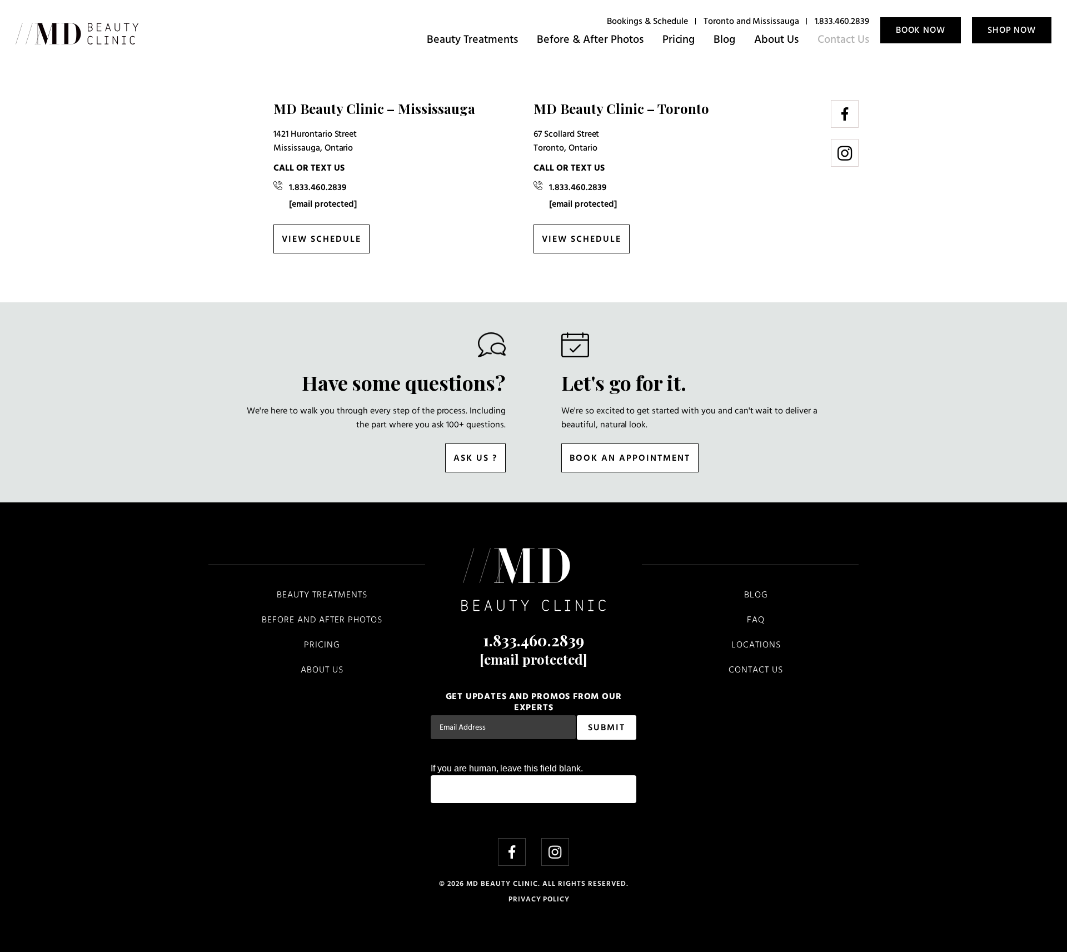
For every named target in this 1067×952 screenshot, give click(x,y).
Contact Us (843, 40)
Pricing (678, 40)
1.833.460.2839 (842, 22)
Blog (724, 40)
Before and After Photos (322, 620)
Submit (606, 728)
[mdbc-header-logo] (77, 34)
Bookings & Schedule (647, 21)
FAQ (756, 620)
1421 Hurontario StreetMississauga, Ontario (315, 141)
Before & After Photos (590, 40)
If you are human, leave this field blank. (507, 768)
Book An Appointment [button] (630, 458)
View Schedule (321, 239)
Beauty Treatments (472, 40)
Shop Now (1012, 30)
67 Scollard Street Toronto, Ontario (566, 141)
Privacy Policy (539, 899)
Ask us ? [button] (475, 458)
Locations (756, 645)
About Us (776, 40)
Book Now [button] (920, 30)
